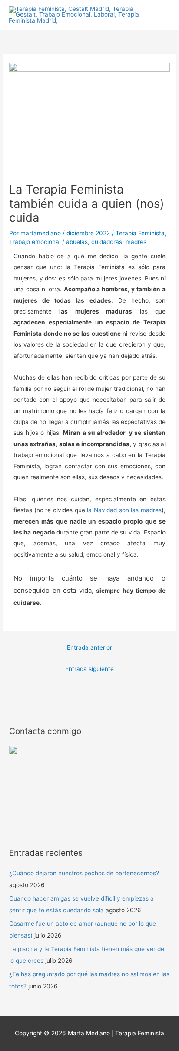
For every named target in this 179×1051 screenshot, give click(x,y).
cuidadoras (106, 241)
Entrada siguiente (89, 668)
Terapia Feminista (140, 233)
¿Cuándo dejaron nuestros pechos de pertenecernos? (84, 873)
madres (136, 241)
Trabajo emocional (34, 241)
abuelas (77, 241)
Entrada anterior (89, 647)
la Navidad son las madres (124, 510)
